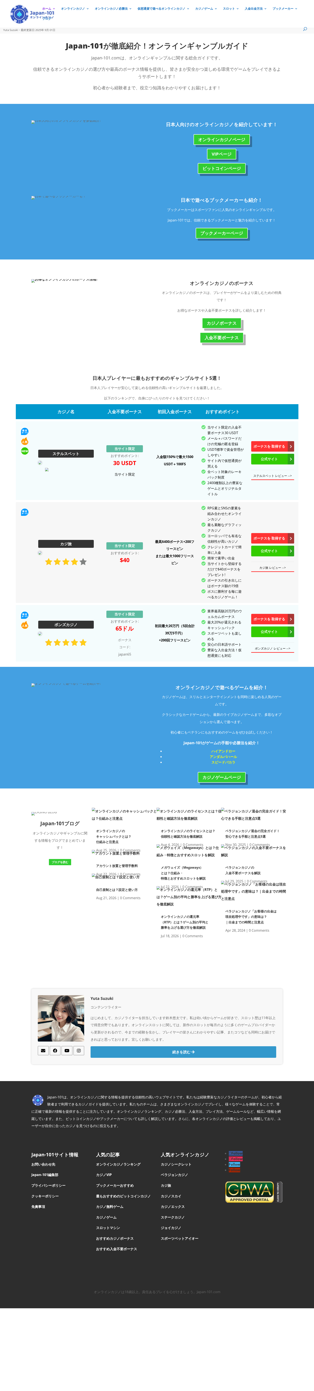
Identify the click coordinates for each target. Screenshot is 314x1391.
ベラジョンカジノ (175, 1174)
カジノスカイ (171, 1196)
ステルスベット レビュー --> (272, 476)
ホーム (46, 8)
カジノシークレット (176, 1164)
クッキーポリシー (45, 1196)
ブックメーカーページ (221, 233)
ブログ (46, 19)
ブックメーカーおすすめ (115, 1185)
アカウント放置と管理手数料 (117, 865)
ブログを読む (60, 862)
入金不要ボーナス (222, 337)
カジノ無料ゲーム (109, 1206)
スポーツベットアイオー (179, 1238)
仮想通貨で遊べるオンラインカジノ (161, 8)
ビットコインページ (221, 168)
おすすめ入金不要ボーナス (116, 1249)
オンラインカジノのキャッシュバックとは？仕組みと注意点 (113, 836)
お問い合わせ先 (43, 1164)
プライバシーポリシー (48, 1185)
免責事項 (38, 1206)
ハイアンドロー (223, 751)
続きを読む (181, 1051)
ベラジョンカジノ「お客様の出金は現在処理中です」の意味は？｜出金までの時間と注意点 (251, 916)
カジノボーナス (222, 323)
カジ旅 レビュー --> (272, 568)
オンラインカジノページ (221, 139)
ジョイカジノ (171, 1227)
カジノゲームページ (221, 777)
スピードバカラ (223, 762)
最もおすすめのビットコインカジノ (123, 1196)
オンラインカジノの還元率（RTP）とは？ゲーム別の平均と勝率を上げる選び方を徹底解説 (184, 922)
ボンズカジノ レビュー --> (272, 648)
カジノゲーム (204, 8)
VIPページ (222, 154)
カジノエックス (173, 1206)
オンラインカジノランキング (118, 1164)
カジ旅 (166, 1185)
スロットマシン (108, 1227)
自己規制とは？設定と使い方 (117, 889)
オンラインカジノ (73, 8)
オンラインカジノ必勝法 (111, 8)
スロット (229, 8)
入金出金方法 (254, 8)
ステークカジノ (173, 1217)
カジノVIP (104, 1174)
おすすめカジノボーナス (115, 1238)
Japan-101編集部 (44, 1174)
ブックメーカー (283, 8)
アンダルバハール (223, 756)
